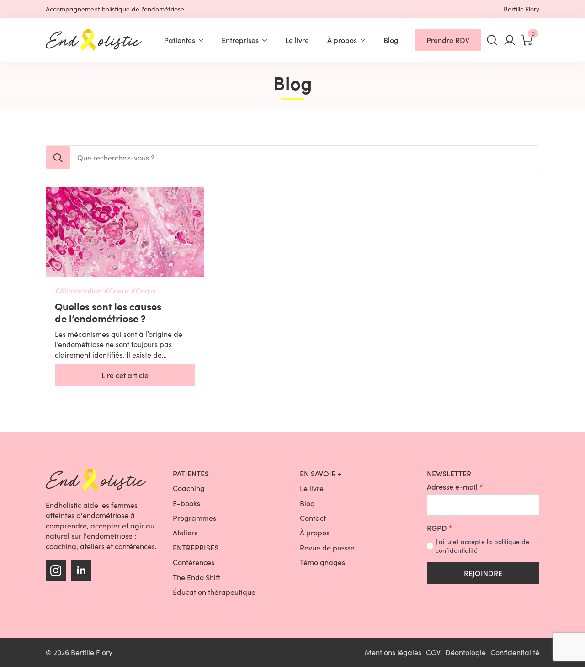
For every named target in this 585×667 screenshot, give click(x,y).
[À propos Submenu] (365, 40)
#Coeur (116, 290)
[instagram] (56, 570)
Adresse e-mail (455, 487)
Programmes (194, 518)
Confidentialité (514, 652)
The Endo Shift (196, 577)
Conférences (193, 562)
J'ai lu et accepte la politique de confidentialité (482, 546)
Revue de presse (327, 547)
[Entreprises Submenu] (267, 40)
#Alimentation (78, 290)
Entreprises (240, 40)
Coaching (189, 488)
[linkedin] (81, 570)
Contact (313, 518)
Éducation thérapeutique (214, 592)
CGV (433, 652)
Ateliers (185, 532)
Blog (391, 40)
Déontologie (465, 652)
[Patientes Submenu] (204, 40)
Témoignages (322, 562)
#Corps (143, 290)
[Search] (58, 158)
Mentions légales (393, 652)
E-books (186, 503)
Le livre (297, 40)
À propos (342, 40)
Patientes (179, 40)
